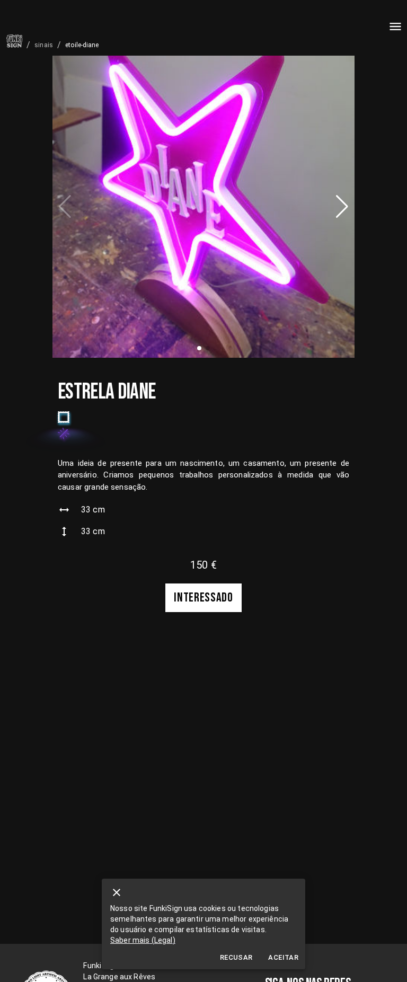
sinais (43, 45)
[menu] (395, 26)
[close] (116, 892)
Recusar (236, 957)
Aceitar (283, 957)
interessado (203, 597)
